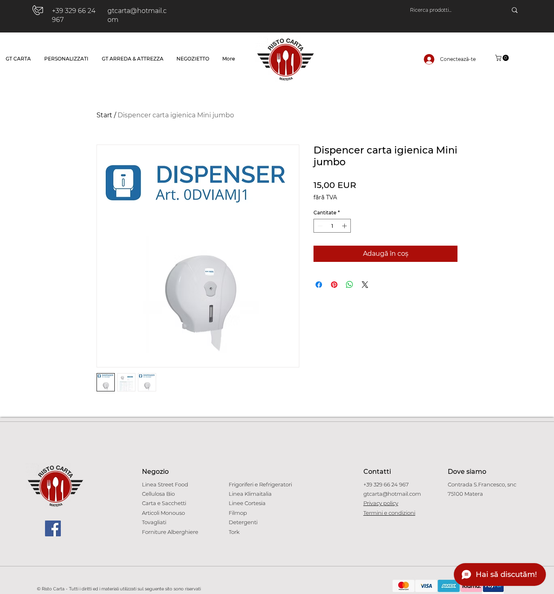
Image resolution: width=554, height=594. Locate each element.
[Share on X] (365, 284)
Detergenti (243, 522)
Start (104, 115)
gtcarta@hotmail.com (392, 493)
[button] (502, 58)
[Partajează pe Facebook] (319, 284)
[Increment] (345, 225)
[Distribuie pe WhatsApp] (349, 284)
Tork (234, 532)
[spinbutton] (332, 225)
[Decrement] (319, 225)
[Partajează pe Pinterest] (334, 284)
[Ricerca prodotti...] (515, 10)
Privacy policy (380, 503)
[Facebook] (53, 528)
